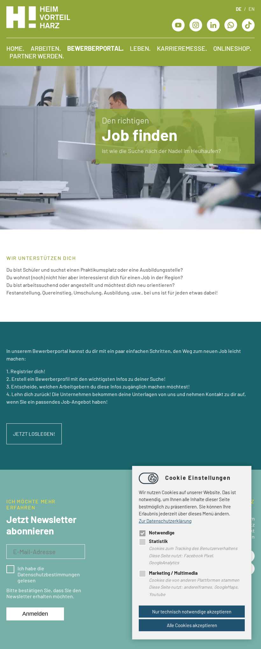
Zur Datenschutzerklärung (165, 521)
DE (238, 9)
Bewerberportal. (95, 48)
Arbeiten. (46, 48)
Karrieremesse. (182, 48)
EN (252, 9)
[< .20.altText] (178, 24)
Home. (15, 48)
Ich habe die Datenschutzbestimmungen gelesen (49, 574)
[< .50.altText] (213, 24)
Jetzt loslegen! (34, 434)
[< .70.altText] (230, 24)
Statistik (158, 541)
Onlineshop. (232, 48)
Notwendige (161, 532)
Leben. (140, 48)
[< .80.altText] (248, 24)
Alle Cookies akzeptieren (192, 625)
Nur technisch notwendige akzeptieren (191, 611)
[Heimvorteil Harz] (38, 26)
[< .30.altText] (195, 24)
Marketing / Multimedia (173, 573)
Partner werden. (37, 56)
